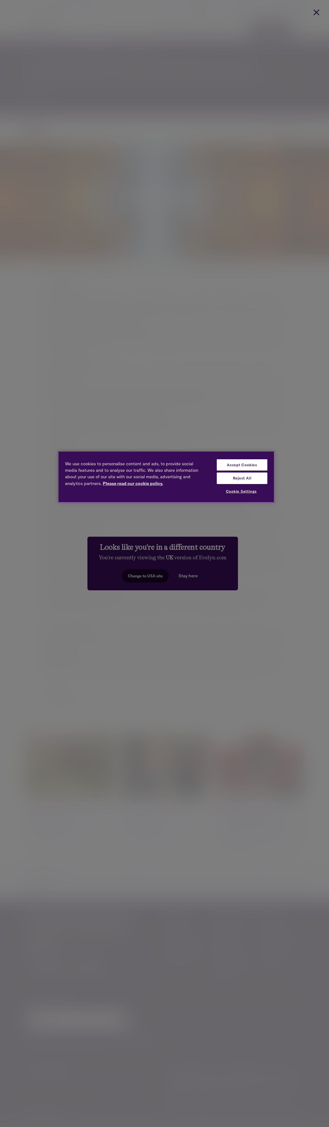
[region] (166, 477)
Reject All (242, 478)
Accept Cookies (242, 465)
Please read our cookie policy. (133, 483)
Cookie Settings (241, 491)
